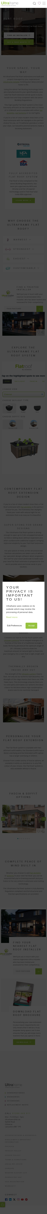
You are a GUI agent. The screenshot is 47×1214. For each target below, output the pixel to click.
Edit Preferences (14, 626)
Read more (12, 617)
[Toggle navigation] (44, 3)
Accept (31, 626)
